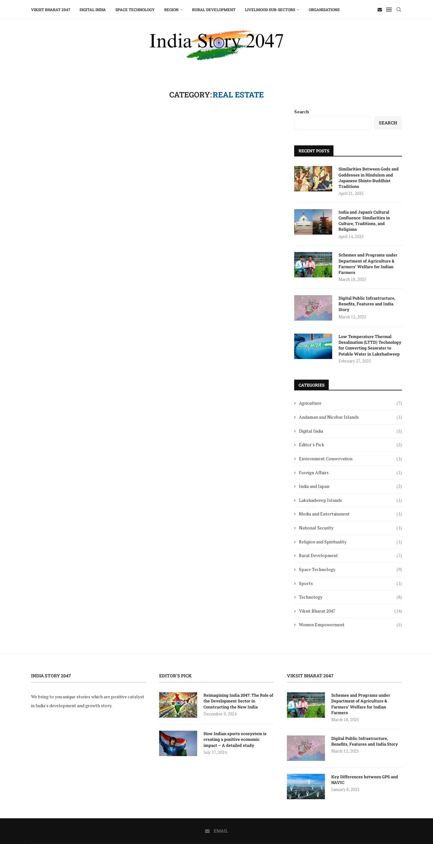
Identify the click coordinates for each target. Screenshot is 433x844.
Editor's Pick (350, 445)
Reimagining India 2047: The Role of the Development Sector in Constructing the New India (238, 700)
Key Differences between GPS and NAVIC (364, 779)
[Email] (380, 9)
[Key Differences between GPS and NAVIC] (306, 786)
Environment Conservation (350, 458)
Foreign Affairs (350, 472)
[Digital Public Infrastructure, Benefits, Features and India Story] (313, 308)
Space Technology (135, 9)
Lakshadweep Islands (350, 500)
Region (171, 9)
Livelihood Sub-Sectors (270, 9)
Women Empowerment (350, 624)
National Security (350, 528)
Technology (350, 597)
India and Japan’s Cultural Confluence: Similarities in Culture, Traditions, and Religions (364, 220)
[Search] (399, 9)
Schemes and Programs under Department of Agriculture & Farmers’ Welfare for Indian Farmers (368, 263)
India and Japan (350, 486)
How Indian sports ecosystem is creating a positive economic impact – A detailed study (235, 739)
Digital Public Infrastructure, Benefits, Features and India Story (367, 303)
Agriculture (350, 403)
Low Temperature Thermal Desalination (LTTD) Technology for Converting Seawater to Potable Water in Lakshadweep (370, 345)
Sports (350, 583)
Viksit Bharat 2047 (50, 9)
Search (301, 112)
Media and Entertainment (350, 514)
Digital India (93, 9)
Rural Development (214, 9)
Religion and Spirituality (350, 542)
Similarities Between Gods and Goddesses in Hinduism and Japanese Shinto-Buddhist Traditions (369, 177)
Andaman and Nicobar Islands (350, 417)
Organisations (324, 9)
